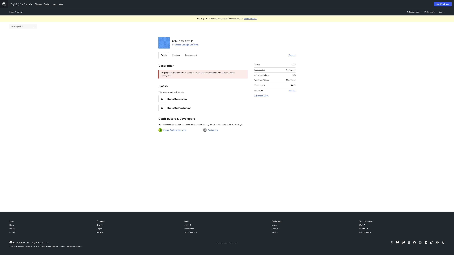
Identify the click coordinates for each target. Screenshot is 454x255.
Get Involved (277, 221)
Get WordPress (442, 4)
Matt (362, 225)
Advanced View (261, 96)
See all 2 (292, 90)
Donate (276, 229)
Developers (189, 229)
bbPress (363, 229)
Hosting (12, 229)
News (11, 225)
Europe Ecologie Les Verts (186, 45)
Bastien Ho (213, 130)
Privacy (12, 232)
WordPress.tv (190, 232)
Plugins (100, 229)
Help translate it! (250, 19)
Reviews (176, 55)
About (11, 221)
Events (274, 225)
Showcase (101, 221)
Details (164, 55)
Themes (100, 225)
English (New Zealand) (40, 243)
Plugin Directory (15, 12)
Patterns (100, 232)
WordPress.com (366, 221)
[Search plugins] (34, 26)
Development (191, 55)
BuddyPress (365, 232)
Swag (275, 232)
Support (292, 55)
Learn (186, 221)
